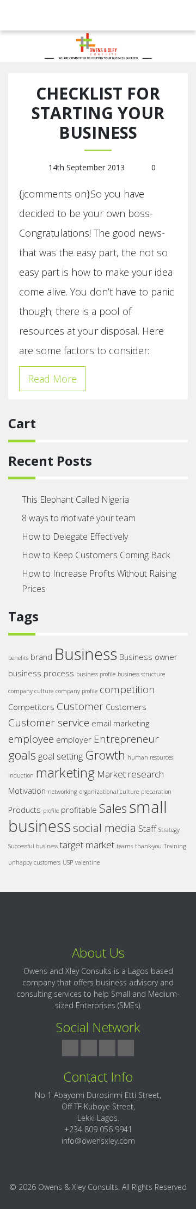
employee (31, 739)
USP (68, 862)
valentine (87, 862)
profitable (79, 810)
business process (41, 673)
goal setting (60, 756)
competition (127, 689)
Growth (105, 755)
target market (87, 844)
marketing (65, 772)
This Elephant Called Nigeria (75, 499)
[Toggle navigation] (24, 15)
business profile (95, 674)
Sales (113, 808)
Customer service (48, 722)
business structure (141, 674)
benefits (18, 658)
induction (21, 775)
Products (24, 810)
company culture (30, 691)
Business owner (148, 657)
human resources (150, 757)
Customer (80, 706)
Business (85, 654)
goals (22, 755)
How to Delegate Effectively (75, 536)
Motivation (27, 791)
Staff (147, 828)
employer (73, 740)
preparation (156, 791)
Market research (130, 774)
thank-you (148, 846)
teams (125, 846)
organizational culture (109, 791)
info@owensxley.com (98, 1141)
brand (41, 657)
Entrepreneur (126, 739)
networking (62, 791)
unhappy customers (34, 862)
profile (51, 811)
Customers (126, 707)
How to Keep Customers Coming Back (96, 555)
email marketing (120, 723)
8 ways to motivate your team (79, 518)
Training (175, 846)
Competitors (31, 707)
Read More (52, 378)
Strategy (169, 830)
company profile (76, 691)
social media (104, 827)
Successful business (33, 846)
